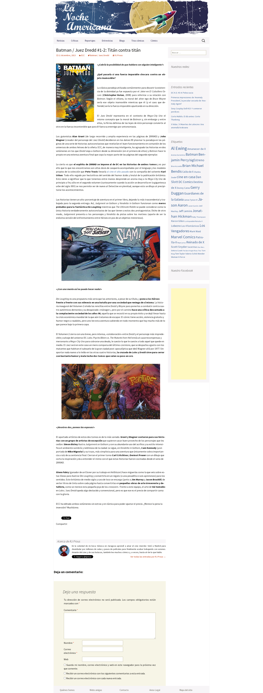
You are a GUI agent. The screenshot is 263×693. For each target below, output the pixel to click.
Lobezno (176, 226)
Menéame (89, 529)
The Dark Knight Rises (190, 251)
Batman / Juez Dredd (99, 55)
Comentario (71, 610)
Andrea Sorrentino (178, 155)
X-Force (181, 257)
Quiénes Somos (67, 690)
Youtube (185, 72)
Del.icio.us (118, 529)
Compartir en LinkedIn (95, 529)
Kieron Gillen (177, 221)
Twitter (65, 529)
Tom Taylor (180, 253)
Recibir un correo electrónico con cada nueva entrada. (93, 678)
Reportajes (90, 40)
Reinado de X (195, 242)
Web (66, 659)
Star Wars (201, 247)
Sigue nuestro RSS (203, 72)
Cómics (154, 40)
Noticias (61, 40)
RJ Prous (119, 55)
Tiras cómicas (137, 40)
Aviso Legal (154, 690)
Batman (192, 154)
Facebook (59, 529)
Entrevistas (107, 40)
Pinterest (77, 529)
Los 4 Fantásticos (190, 225)
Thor (199, 251)
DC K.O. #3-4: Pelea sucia (182, 92)
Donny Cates (183, 187)
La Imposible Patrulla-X (193, 221)
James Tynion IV (191, 200)
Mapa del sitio (185, 690)
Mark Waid (195, 231)
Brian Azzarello (176, 166)
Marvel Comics (183, 236)
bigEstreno (196, 160)
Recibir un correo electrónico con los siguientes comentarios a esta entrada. (105, 673)
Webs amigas (96, 690)
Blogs (122, 40)
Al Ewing (179, 148)
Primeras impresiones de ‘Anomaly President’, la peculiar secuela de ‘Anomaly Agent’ (188, 100)
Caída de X (187, 171)
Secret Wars (192, 247)
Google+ (71, 529)
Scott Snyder (179, 246)
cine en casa (186, 177)
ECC (83, 55)
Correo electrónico (70, 651)
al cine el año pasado (118, 171)
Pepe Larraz (181, 243)
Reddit (100, 529)
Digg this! (112, 529)
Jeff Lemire (185, 211)
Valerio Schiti (191, 253)
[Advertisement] (188, 333)
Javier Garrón (193, 206)
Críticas (74, 40)
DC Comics (186, 182)
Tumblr (83, 529)
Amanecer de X (196, 149)
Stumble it (106, 529)
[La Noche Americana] (131, 18)
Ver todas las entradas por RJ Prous (148, 556)
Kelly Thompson (199, 217)
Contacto (124, 690)
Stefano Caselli (176, 250)
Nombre (69, 642)
